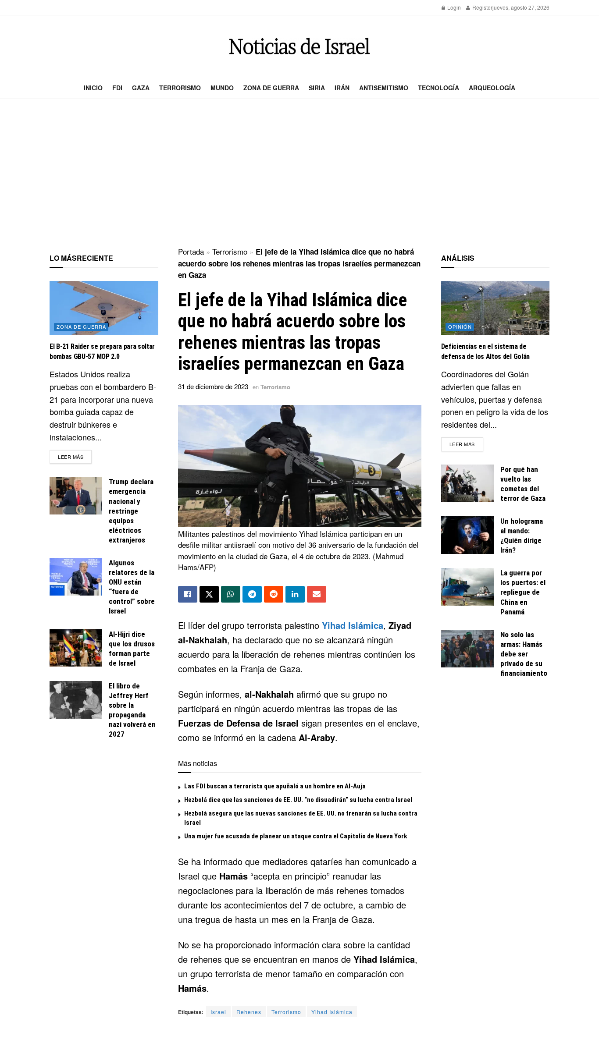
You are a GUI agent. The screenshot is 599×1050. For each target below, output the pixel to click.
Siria (317, 87)
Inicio (93, 87)
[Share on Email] (316, 594)
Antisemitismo (383, 87)
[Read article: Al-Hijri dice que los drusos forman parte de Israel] (76, 648)
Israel (218, 1011)
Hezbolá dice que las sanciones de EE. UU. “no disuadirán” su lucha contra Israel (298, 800)
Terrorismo (180, 87)
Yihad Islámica (352, 625)
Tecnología (438, 87)
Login (453, 7)
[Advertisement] (299, 173)
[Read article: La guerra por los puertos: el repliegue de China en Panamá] (467, 587)
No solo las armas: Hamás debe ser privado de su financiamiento (523, 654)
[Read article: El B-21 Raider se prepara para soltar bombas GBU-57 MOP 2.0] (104, 308)
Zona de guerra (271, 87)
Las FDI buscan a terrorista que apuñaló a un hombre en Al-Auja (275, 786)
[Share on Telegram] (252, 594)
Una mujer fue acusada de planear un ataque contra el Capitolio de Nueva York (295, 836)
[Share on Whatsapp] (230, 594)
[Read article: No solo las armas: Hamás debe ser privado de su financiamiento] (467, 648)
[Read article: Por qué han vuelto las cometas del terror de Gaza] (467, 483)
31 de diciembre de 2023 (213, 386)
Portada (191, 251)
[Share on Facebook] (187, 594)
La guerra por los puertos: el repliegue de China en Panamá (523, 592)
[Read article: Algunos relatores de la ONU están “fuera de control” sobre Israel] (76, 577)
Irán (342, 87)
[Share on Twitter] (209, 594)
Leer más (75, 456)
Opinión (460, 326)
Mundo (222, 87)
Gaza (141, 87)
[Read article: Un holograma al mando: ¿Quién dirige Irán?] (467, 535)
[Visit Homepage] (299, 46)
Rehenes (248, 1011)
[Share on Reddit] (273, 594)
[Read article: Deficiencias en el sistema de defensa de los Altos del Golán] (495, 308)
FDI (117, 87)
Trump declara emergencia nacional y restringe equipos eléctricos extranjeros (131, 510)
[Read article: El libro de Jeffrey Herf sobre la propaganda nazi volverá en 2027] (76, 700)
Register (481, 7)
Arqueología (492, 87)
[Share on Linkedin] (295, 594)
